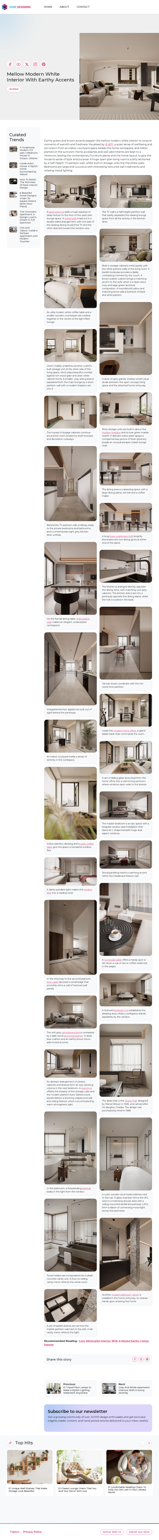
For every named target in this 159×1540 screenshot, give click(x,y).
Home (48, 6)
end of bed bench (73, 1035)
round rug (86, 1088)
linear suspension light (122, 536)
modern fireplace (111, 432)
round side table (113, 959)
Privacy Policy (32, 1531)
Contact (83, 6)
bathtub (86, 1188)
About (64, 6)
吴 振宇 (109, 144)
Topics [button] (14, 1531)
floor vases (52, 982)
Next (149, 1443)
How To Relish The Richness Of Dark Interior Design (29, 183)
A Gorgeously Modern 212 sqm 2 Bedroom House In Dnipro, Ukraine (29, 153)
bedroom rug (121, 1010)
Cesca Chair (131, 1100)
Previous (142, 1443)
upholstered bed (71, 1032)
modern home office (125, 730)
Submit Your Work (139, 1532)
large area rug (56, 212)
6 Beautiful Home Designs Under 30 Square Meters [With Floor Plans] (28, 200)
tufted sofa (71, 218)
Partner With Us (112, 1532)
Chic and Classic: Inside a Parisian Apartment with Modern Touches (29, 234)
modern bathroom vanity (125, 1294)
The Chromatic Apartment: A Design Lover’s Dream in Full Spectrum (28, 217)
